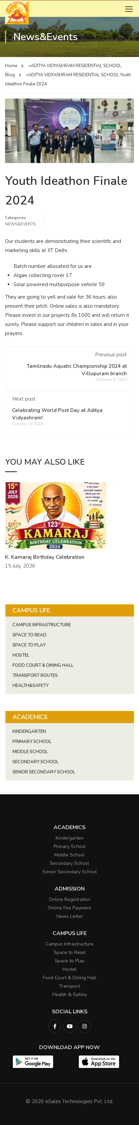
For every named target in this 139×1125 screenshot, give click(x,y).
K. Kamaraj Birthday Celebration (44, 557)
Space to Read (69, 952)
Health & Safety (69, 994)
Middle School (30, 752)
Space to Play (69, 961)
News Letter (69, 916)
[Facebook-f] (54, 1026)
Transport (69, 986)
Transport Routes (35, 676)
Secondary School (35, 762)
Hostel (20, 655)
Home (11, 66)
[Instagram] (84, 1026)
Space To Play (29, 645)
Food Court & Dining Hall (43, 665)
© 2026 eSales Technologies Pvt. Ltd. (69, 1101)
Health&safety (30, 686)
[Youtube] (69, 1026)
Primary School (32, 742)
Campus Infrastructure (41, 625)
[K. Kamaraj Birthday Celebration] (55, 515)
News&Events (20, 224)
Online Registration (69, 899)
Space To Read (29, 635)
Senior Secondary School (43, 772)
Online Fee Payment (69, 908)
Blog (10, 75)
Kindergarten (29, 732)
